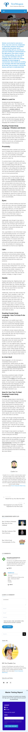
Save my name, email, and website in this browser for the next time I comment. (14, 621)
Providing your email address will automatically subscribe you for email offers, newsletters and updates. (13, 722)
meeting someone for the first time (16, 367)
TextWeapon (17, 4)
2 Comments (19, 28)
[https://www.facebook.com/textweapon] (3, 682)
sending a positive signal (17, 179)
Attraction (11, 18)
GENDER (6, 705)
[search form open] (24, 11)
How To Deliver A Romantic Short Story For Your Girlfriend (9, 523)
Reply (10, 568)
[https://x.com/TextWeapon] (7, 682)
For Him (18, 18)
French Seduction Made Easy (18, 485)
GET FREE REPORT (11, 726)
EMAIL (6, 715)
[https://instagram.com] (10, 682)
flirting (13, 378)
